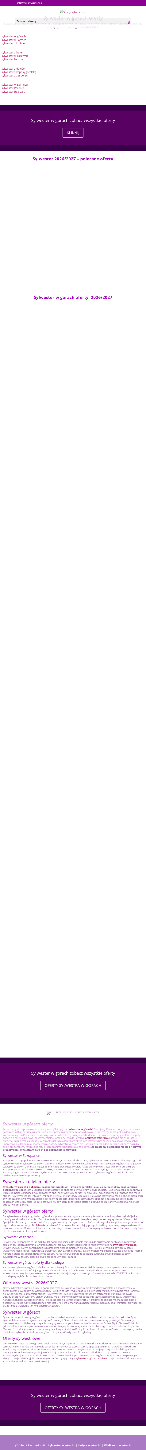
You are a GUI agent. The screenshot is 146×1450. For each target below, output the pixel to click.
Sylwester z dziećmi (46, 1225)
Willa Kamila (12, 472)
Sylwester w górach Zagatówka (24, 785)
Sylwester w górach (61, 1445)
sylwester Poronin (13, 88)
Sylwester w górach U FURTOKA (24, 179)
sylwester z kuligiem (14, 43)
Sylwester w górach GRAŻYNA (23, 357)
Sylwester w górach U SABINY (23, 548)
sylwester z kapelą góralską (19, 72)
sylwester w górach (14, 36)
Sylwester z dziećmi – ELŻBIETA (24, 825)
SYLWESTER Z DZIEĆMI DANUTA (24, 983)
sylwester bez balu (13, 59)
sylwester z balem (13, 52)
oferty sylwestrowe (13, 1343)
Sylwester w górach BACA (20, 706)
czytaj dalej (11, 194)
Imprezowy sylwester (111, 1219)
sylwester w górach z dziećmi (92, 1358)
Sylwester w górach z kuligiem (21, 1187)
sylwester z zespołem (15, 75)
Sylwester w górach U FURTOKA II (26, 746)
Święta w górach (89, 1445)
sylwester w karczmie (15, 56)
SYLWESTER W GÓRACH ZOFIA (24, 396)
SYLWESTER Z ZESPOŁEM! (20, 218)
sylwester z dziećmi (14, 68)
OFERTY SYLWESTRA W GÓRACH (73, 1085)
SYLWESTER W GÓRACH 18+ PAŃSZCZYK (30, 943)
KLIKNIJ (73, 132)
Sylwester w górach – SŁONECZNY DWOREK (32, 864)
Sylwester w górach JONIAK (21, 254)
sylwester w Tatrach (14, 40)
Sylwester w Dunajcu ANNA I (22, 627)
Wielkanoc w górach (117, 1445)
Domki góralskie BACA (18, 508)
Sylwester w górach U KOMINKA (25, 587)
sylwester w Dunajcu (15, 84)
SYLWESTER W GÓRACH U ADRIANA (27, 904)
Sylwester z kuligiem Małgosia (23, 1023)
